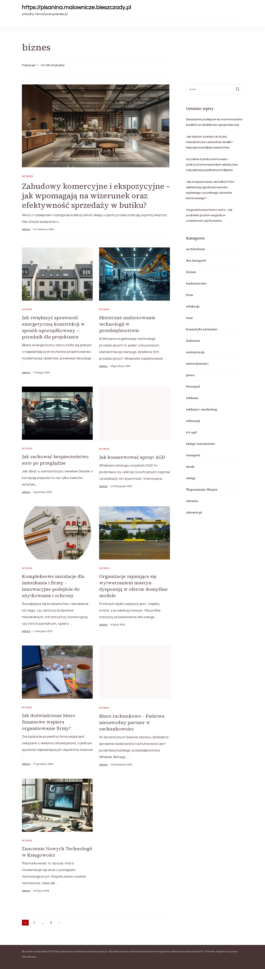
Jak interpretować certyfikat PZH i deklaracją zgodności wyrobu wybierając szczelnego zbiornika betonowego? (210, 190)
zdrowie (192, 501)
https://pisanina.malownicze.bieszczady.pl (76, 7)
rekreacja (193, 421)
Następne (59, 923)
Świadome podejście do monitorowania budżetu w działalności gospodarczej (214, 122)
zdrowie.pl (194, 512)
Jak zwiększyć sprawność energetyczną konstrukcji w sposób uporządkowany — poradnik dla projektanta (53, 327)
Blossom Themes (203, 951)
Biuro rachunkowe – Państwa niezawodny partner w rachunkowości (132, 722)
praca (190, 375)
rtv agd (191, 432)
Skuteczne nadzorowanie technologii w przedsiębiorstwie (127, 324)
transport (193, 455)
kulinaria (193, 340)
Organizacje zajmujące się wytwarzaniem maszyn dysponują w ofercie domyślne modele (133, 586)
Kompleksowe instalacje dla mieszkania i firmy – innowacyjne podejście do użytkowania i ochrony (53, 586)
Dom (189, 295)
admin (26, 229)
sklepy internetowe (200, 444)
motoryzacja (195, 352)
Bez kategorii (196, 260)
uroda (190, 466)
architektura (195, 249)
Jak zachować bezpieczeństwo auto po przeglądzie (55, 459)
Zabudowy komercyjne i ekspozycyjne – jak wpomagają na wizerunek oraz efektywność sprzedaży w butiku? (96, 195)
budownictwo (196, 283)
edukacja (193, 306)
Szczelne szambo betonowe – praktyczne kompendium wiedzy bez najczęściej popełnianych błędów (212, 165)
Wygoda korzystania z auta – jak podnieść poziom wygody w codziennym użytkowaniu (209, 215)
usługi (191, 478)
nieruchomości (197, 363)
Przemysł (193, 386)
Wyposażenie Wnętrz (201, 489)
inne (189, 318)
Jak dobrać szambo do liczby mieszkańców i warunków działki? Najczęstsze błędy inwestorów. (209, 142)
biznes (27, 176)
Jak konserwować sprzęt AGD (132, 457)
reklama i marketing (201, 409)
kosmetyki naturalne (201, 329)
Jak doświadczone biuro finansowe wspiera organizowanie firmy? (48, 721)
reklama (192, 398)
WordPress (29, 957)
